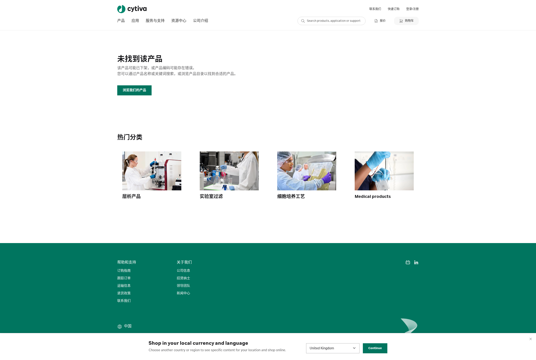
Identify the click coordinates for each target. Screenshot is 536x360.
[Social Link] (399, 262)
